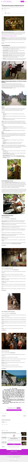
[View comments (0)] (4, 10)
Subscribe (22, 1)
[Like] (2, 10)
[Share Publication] (19, 1)
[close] (20, 434)
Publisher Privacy (15, 456)
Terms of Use (14, 446)
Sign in (26, 1)
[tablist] (4, 422)
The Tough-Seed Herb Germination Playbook (9, 432)
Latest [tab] (4, 430)
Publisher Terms (19, 456)
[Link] (0, 31)
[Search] (18, 1)
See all (3, 446)
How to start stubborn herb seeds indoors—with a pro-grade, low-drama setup (11, 433)
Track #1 (3, 4)
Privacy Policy (9, 446)
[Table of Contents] (0, 231)
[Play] (5, 13)
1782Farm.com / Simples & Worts (6, 8)
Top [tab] (2, 430)
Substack (11, 460)
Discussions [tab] (7, 430)
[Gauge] (25, 13)
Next (24, 415)
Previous (4, 415)
